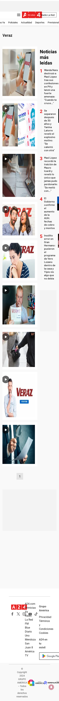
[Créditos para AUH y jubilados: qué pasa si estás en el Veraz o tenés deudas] (20, 124)
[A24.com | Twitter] (18, 614)
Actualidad (26, 22)
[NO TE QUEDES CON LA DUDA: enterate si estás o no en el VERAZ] (20, 304)
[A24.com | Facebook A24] (12, 614)
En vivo (31, 15)
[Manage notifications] (51, 687)
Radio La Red (48, 15)
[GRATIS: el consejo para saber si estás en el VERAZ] (20, 260)
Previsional (53, 22)
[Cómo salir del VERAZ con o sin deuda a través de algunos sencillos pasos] (20, 175)
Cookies (43, 632)
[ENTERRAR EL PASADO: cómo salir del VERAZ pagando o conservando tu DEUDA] (20, 219)
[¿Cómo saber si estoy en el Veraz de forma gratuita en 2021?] (20, 395)
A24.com (30, 603)
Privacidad (45, 617)
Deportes (39, 22)
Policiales (13, 22)
